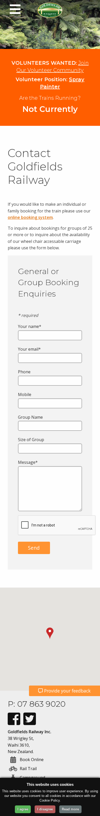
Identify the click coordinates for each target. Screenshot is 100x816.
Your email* (29, 349)
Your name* (29, 326)
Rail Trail (28, 768)
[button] (50, 633)
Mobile (24, 394)
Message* (28, 462)
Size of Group (31, 439)
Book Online (32, 759)
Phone (24, 372)
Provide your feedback (67, 691)
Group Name (30, 417)
